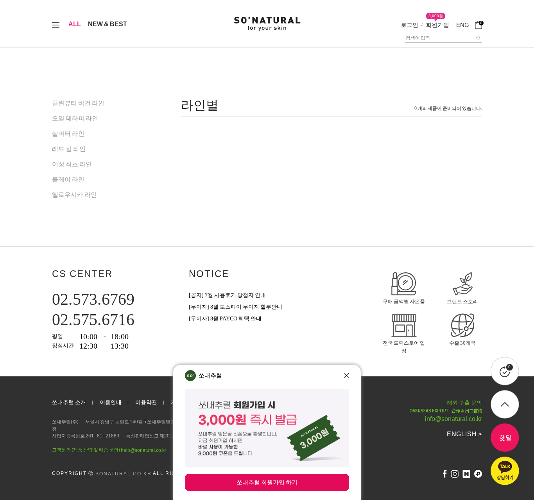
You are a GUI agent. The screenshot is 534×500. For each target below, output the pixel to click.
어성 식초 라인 (72, 164)
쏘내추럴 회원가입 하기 (267, 482)
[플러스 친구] (478, 474)
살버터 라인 (68, 133)
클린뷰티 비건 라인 (78, 103)
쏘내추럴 (210, 375)
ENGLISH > (464, 434)
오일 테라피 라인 (75, 118)
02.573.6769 (93, 299)
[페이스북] (445, 474)
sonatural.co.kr (123, 474)
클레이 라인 (68, 179)
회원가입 (437, 25)
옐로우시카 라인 (74, 194)
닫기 (346, 375)
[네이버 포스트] (466, 474)
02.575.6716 (93, 320)
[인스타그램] (455, 474)
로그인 (409, 25)
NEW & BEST (107, 24)
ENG (462, 25)
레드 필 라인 (69, 149)
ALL (74, 24)
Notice (209, 273)
